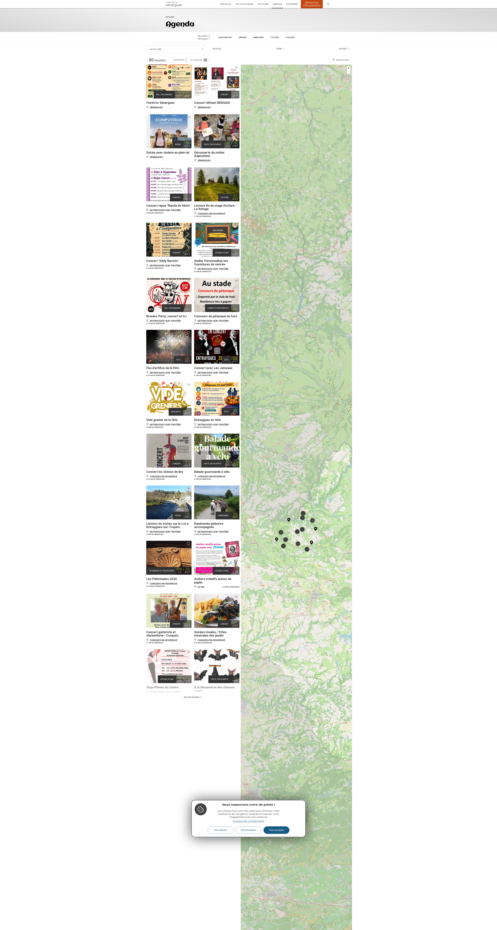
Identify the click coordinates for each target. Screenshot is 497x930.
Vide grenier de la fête (161, 420)
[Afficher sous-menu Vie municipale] (254, 4)
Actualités (292, 4)
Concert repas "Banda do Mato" (168, 205)
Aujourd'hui (225, 37)
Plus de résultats (192, 697)
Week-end (258, 37)
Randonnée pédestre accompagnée (208, 525)
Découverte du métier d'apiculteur (209, 154)
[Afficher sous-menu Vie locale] (269, 4)
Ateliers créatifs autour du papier (212, 580)
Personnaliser (248, 830)
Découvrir (225, 4)
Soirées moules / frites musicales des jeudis (210, 633)
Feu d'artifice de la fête (162, 368)
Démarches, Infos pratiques (311, 4)
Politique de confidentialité (248, 821)
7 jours (274, 37)
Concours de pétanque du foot (215, 316)
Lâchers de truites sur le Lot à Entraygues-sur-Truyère (167, 525)
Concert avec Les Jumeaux (213, 368)
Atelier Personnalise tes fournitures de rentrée (211, 262)
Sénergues (174, 4)
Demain (242, 37)
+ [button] (348, 68)
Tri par (178, 60)
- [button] (348, 71)
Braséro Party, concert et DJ (166, 316)
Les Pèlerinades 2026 (161, 579)
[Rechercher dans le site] (328, 4)
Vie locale (263, 4)
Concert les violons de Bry (164, 472)
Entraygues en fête (207, 420)
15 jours (290, 37)
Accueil (170, 16)
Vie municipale (244, 4)
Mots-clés (155, 49)
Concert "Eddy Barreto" (162, 261)
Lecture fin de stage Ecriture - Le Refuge (215, 207)
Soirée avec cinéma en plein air (168, 152)
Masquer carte (342, 60)
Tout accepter (276, 830)
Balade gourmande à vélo (212, 472)
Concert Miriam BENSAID (212, 103)
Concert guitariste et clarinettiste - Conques (162, 633)
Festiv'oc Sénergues (160, 103)
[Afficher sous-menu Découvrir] (232, 4)
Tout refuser (220, 830)
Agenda (277, 4)
